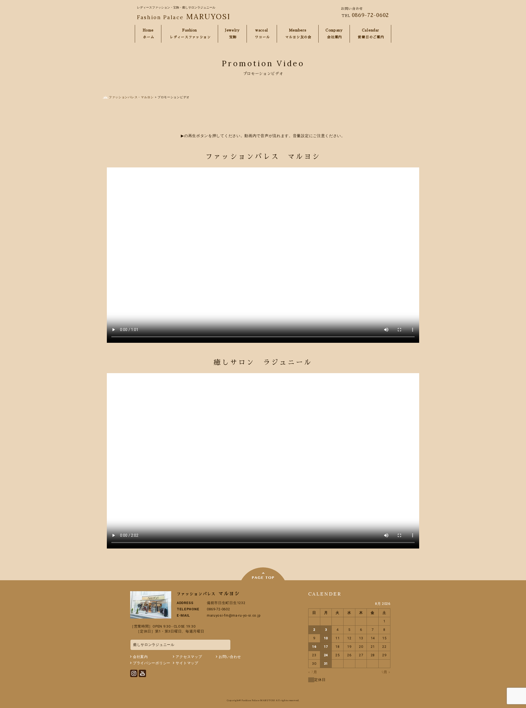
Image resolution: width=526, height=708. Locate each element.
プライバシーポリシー (151, 663)
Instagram (134, 673)
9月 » (386, 672)
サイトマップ (187, 663)
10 (326, 638)
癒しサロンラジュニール (154, 645)
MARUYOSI (183, 16)
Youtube (142, 673)
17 (326, 647)
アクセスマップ (189, 657)
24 (326, 655)
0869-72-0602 (370, 15)
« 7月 (312, 672)
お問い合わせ (230, 657)
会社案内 (140, 657)
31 (326, 663)
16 (314, 647)
